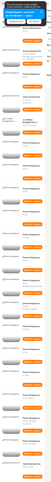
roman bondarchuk (31, 97)
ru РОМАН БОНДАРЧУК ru (30, 121)
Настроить (34, 21)
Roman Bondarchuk (32, 28)
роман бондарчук (31, 303)
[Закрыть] (41, 12)
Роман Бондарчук (31, 74)
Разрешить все (16, 21)
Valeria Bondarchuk (32, 464)
